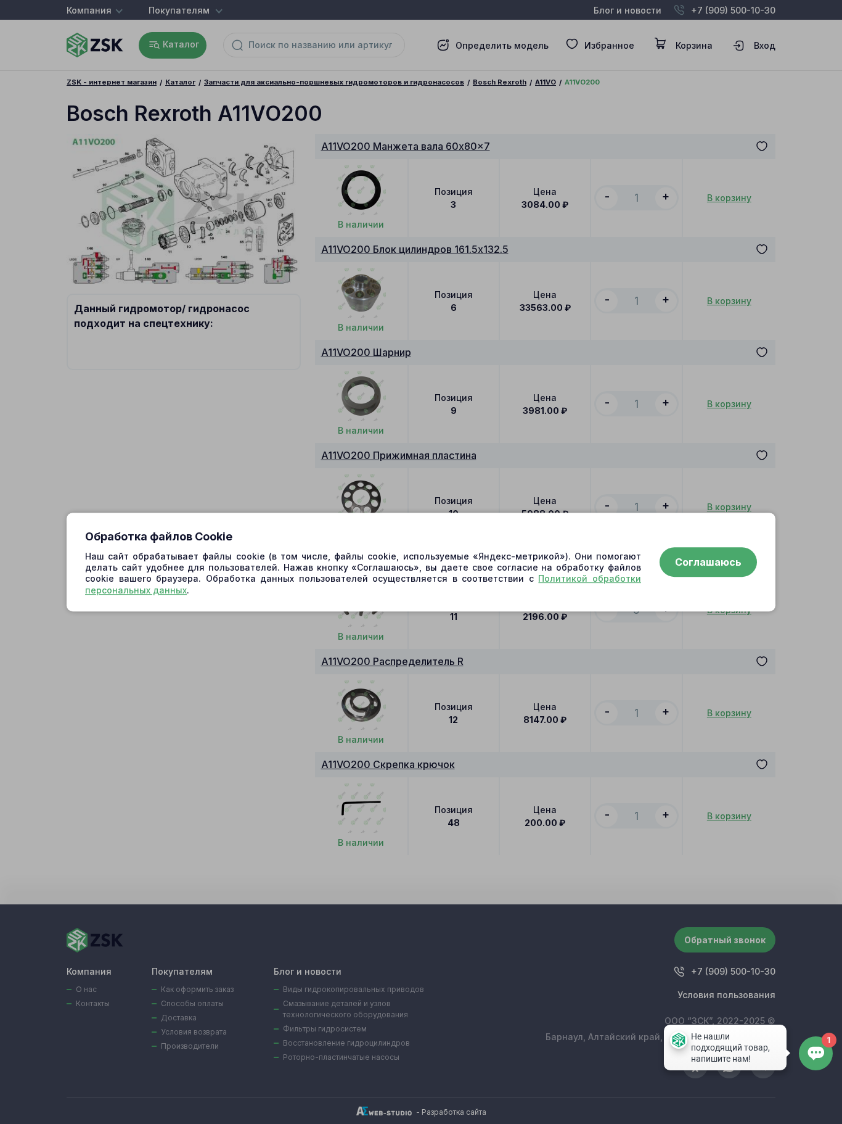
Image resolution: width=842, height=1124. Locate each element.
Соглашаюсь (708, 562)
